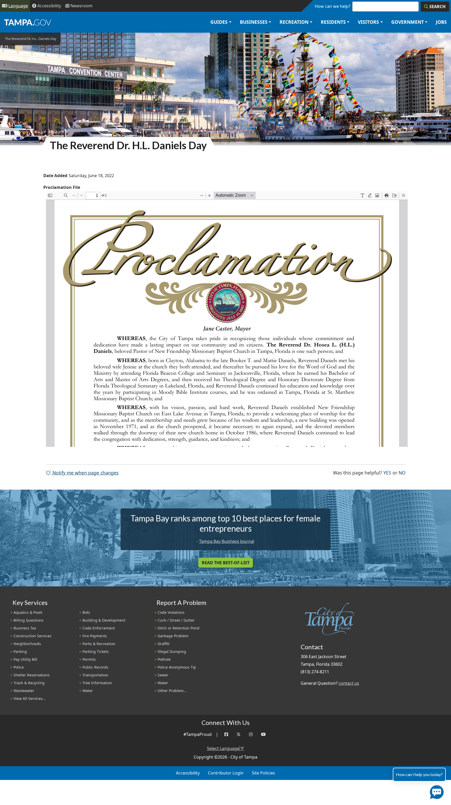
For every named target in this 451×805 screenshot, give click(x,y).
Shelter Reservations (32, 674)
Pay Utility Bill (25, 659)
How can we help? (332, 6)
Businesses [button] (254, 22)
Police (19, 667)
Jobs (441, 22)
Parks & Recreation (98, 643)
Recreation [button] (294, 22)
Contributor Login (226, 773)
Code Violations (171, 612)
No (402, 472)
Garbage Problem (173, 635)
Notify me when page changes (84, 473)
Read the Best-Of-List (226, 563)
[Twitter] (238, 734)
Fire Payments (94, 635)
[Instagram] (251, 734)
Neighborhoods (27, 643)
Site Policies (263, 773)
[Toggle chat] (436, 791)
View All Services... (30, 698)
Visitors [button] (368, 22)
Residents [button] (333, 22)
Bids (86, 612)
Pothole (164, 659)
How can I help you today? (419, 774)
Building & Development (103, 620)
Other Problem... (172, 690)
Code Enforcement (98, 628)
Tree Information (97, 682)
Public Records (95, 667)
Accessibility (188, 773)
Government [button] (407, 22)
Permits (89, 659)
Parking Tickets (95, 651)
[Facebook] (226, 734)
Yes (387, 472)
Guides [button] (219, 22)
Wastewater (24, 690)
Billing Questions (29, 620)
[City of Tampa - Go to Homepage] (27, 22)
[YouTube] (263, 734)
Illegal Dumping (172, 651)
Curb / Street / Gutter (176, 620)
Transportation (95, 674)
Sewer (163, 674)
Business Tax (25, 628)
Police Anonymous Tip (177, 667)
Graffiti (164, 643)
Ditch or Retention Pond (178, 628)
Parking (20, 651)
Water (87, 690)
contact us (349, 683)
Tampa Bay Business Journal (226, 541)
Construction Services (32, 635)
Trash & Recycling (29, 682)
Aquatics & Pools (28, 612)
